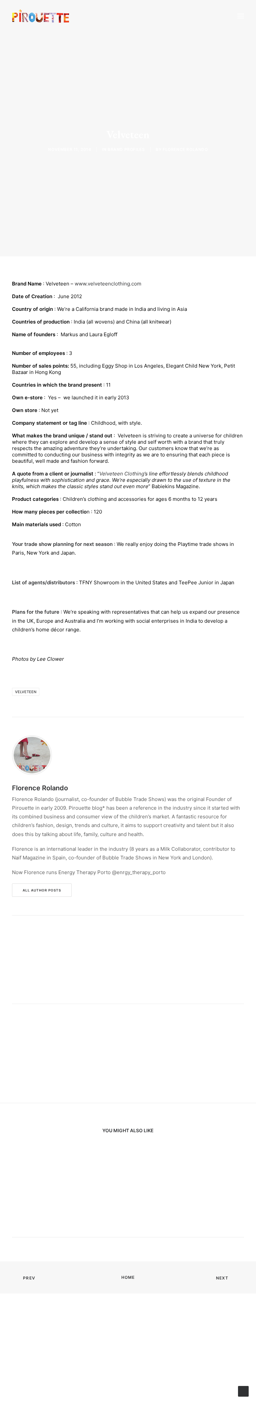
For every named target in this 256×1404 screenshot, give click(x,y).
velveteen (25, 691)
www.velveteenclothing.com (108, 283)
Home (128, 1277)
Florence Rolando (185, 149)
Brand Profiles (126, 149)
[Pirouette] (40, 16)
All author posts (42, 890)
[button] (240, 16)
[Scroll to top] (243, 1391)
